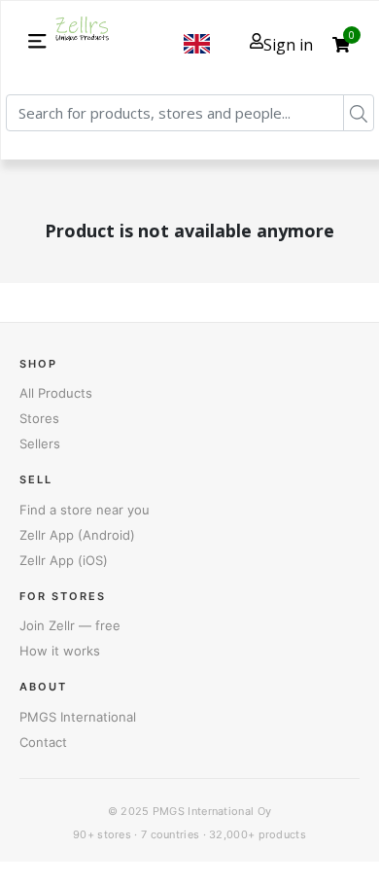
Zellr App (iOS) (63, 560)
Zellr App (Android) (77, 535)
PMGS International (77, 717)
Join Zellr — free (70, 625)
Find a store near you (84, 509)
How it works (59, 650)
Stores (39, 418)
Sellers (39, 443)
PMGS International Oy (212, 811)
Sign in (288, 44)
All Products (55, 393)
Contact (43, 742)
